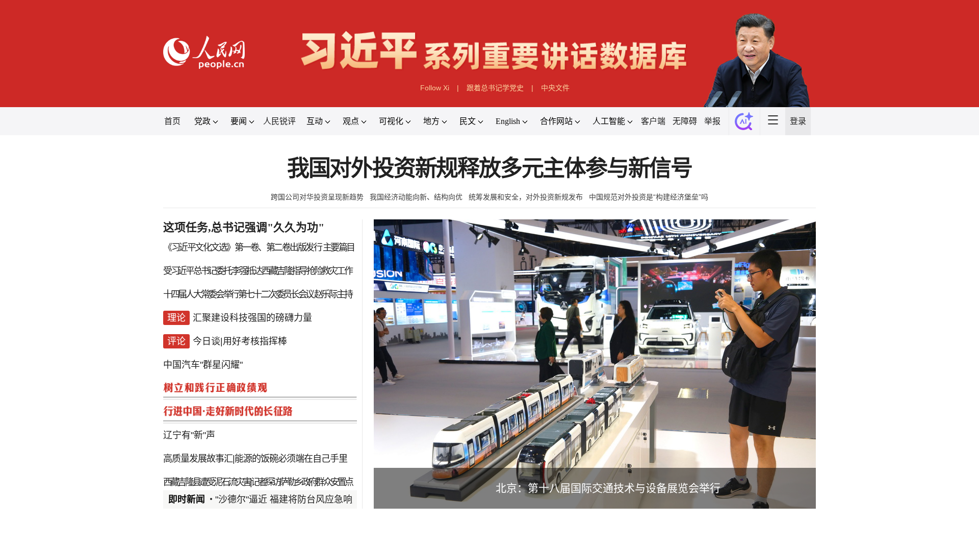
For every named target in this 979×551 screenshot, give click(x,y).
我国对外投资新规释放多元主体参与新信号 (489, 168)
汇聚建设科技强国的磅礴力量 (252, 318)
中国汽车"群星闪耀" (203, 365)
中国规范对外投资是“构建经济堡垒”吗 (648, 197)
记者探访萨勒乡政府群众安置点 (301, 482)
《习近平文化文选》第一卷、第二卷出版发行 (242, 247)
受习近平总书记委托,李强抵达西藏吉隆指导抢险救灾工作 (257, 271)
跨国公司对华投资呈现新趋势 (317, 197)
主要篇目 (338, 247)
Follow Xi (434, 88)
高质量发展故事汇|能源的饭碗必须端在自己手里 (255, 459)
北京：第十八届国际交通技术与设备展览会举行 (608, 488)
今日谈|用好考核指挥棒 (240, 341)
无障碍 (685, 121)
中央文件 (555, 88)
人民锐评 (279, 121)
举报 (712, 121)
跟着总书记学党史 (495, 88)
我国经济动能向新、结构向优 (416, 197)
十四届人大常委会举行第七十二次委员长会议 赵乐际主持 (257, 294)
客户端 (653, 121)
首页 (172, 121)
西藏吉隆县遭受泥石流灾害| (207, 482)
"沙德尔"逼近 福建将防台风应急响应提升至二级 (311, 499)
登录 (798, 121)
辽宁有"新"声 (189, 435)
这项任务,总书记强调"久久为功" (243, 227)
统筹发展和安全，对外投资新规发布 (526, 197)
